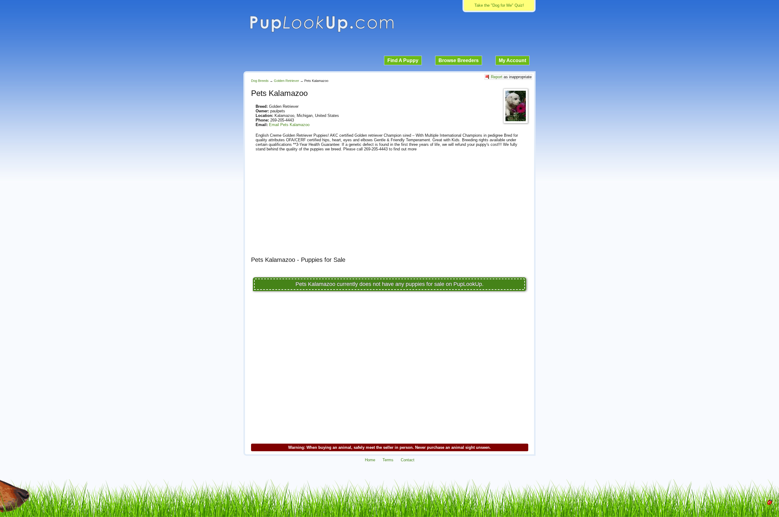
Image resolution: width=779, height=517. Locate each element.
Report (496, 77)
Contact (407, 460)
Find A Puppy (402, 60)
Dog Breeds (260, 81)
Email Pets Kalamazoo (289, 124)
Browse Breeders (458, 60)
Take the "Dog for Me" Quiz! (499, 5)
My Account (512, 60)
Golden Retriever (286, 81)
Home (370, 460)
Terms (388, 460)
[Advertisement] (389, 209)
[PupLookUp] (322, 31)
